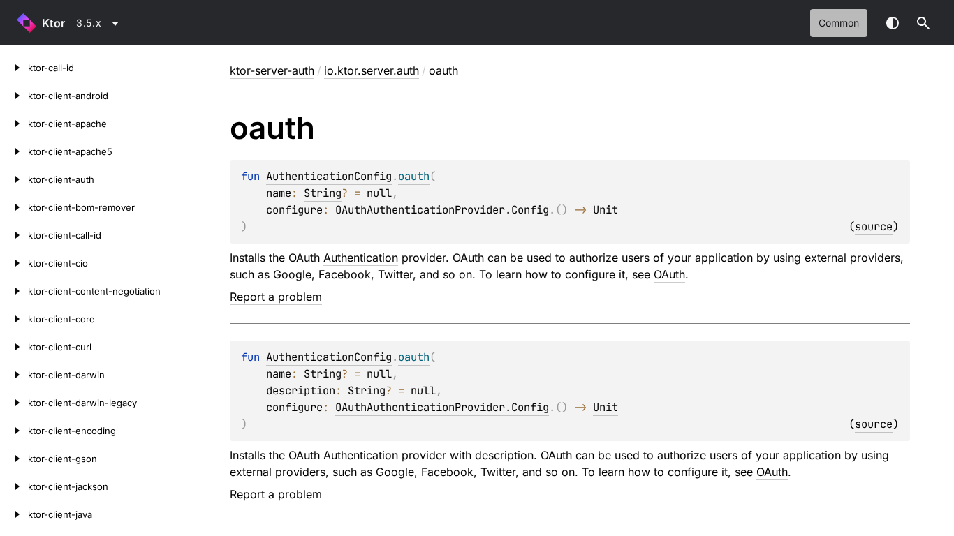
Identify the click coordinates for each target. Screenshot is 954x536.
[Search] (923, 23)
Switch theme (893, 23)
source (874, 226)
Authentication (360, 258)
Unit (605, 209)
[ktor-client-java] (14, 514)
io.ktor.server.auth (371, 70)
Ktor (53, 23)
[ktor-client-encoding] (14, 431)
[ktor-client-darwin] (14, 375)
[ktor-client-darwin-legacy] (14, 403)
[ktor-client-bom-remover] (14, 207)
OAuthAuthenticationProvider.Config (442, 209)
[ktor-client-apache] (14, 123)
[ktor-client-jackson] (14, 486)
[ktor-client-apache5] (14, 151)
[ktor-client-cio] (14, 263)
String (323, 193)
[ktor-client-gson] (14, 458)
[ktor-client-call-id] (14, 235)
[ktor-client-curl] (14, 347)
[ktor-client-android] (14, 96)
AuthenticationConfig (329, 176)
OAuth (669, 274)
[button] (923, 23)
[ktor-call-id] (14, 68)
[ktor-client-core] (14, 319)
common (839, 23)
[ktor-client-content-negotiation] (14, 291)
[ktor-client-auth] (14, 179)
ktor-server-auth (272, 70)
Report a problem (276, 297)
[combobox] (100, 23)
